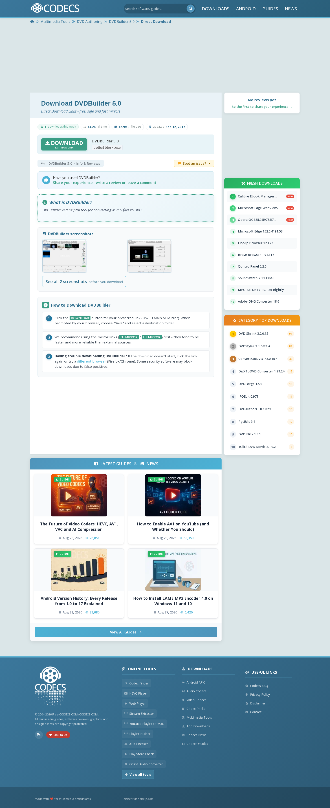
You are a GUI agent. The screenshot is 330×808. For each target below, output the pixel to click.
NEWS (291, 9)
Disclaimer (257, 703)
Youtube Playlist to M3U (146, 724)
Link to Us (60, 735)
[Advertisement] (165, 58)
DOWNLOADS (215, 9)
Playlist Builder (139, 734)
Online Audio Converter (146, 764)
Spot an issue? (197, 163)
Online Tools (142, 668)
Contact (256, 712)
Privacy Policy (260, 694)
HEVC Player (138, 693)
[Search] (191, 8)
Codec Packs (196, 708)
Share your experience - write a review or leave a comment (104, 182)
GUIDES (270, 9)
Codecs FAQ (259, 686)
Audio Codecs (197, 691)
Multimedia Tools (199, 717)
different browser (91, 361)
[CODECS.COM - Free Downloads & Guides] (50, 687)
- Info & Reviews (74, 163)
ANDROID (246, 9)
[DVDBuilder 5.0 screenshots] (64, 256)
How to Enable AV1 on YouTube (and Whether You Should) (173, 526)
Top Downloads (198, 726)
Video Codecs (196, 700)
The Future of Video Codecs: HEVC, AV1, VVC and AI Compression (79, 526)
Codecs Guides (197, 744)
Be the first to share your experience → (262, 106)
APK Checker (138, 744)
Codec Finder (138, 683)
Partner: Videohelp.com (138, 799)
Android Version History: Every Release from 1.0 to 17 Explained (79, 601)
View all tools (140, 774)
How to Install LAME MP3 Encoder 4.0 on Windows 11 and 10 (173, 601)
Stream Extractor (141, 713)
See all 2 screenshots (84, 281)
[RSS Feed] (39, 735)
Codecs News (197, 735)
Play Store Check (141, 754)
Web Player (137, 703)
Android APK (196, 682)
